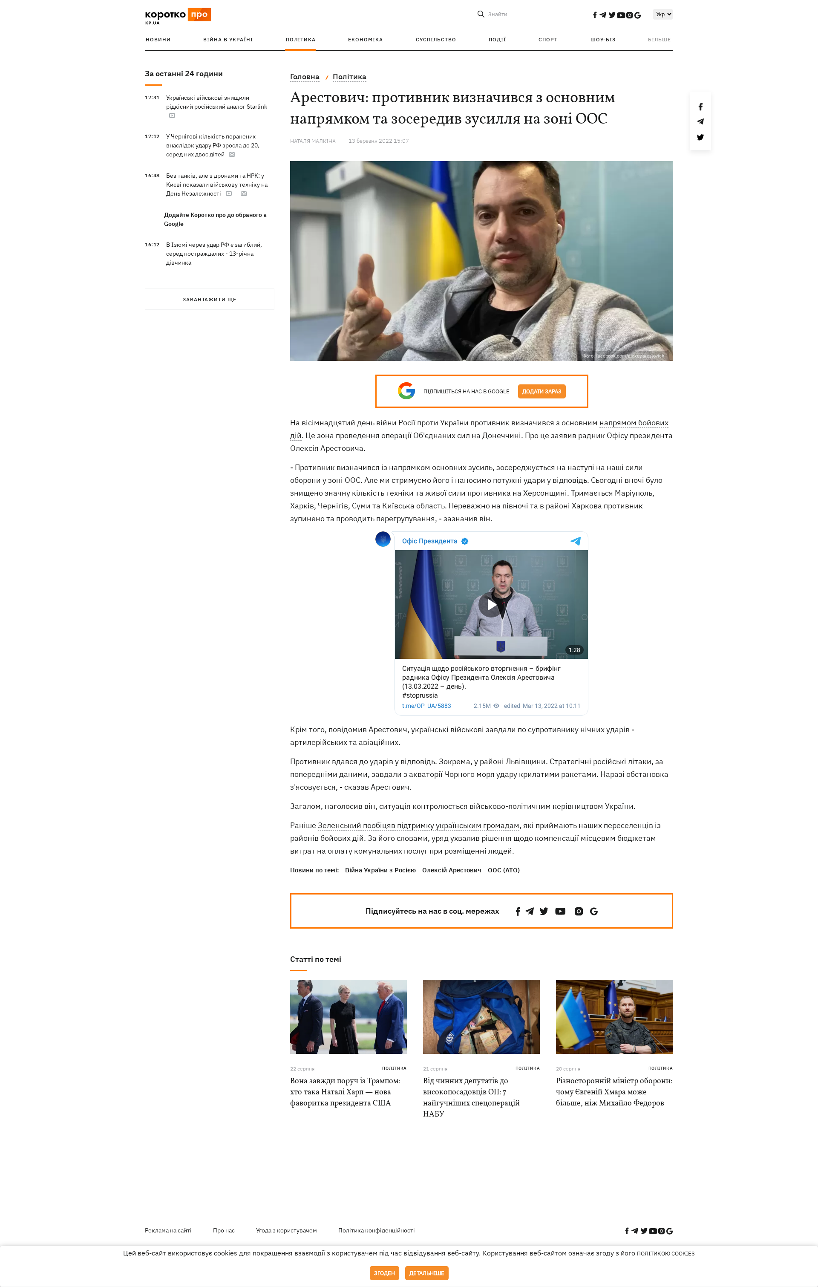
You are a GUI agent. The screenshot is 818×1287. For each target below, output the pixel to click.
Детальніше (426, 1273)
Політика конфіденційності (376, 1230)
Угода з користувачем (286, 1230)
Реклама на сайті (168, 1230)
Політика (301, 39)
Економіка (365, 39)
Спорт (548, 39)
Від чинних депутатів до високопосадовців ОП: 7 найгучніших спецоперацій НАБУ (471, 1098)
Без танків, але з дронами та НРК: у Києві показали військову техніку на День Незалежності (217, 184)
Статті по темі (315, 959)
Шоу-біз (603, 39)
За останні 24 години (184, 73)
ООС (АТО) (504, 870)
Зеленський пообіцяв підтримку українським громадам (418, 825)
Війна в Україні (228, 39)
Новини (158, 39)
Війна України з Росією (380, 870)
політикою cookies (666, 1253)
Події (497, 39)
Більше (659, 39)
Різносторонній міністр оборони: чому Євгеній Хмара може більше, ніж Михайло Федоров (614, 1092)
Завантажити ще (209, 299)
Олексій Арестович (451, 870)
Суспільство (436, 39)
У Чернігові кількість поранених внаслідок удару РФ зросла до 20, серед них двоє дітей (212, 145)
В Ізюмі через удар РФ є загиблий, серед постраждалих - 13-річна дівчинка (214, 253)
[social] (594, 15)
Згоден (384, 1273)
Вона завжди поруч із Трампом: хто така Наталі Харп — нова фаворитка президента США (345, 1092)
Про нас (224, 1230)
